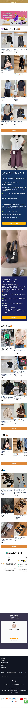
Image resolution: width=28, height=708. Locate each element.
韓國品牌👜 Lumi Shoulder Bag (18, 74)
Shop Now (14, 317)
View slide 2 (16, 24)
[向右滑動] (26, 2)
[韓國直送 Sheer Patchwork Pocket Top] (7, 39)
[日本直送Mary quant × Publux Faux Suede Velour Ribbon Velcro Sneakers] (7, 480)
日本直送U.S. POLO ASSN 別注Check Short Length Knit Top (7, 397)
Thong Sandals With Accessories (20, 538)
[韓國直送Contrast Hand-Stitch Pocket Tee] (20, 338)
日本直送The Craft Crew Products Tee (20, 397)
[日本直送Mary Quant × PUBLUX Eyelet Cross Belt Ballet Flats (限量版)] (20, 480)
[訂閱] (26, 676)
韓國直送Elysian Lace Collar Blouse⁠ (6, 375)
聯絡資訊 (16, 692)
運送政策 (3, 661)
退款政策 (20, 690)
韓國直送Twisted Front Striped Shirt (7, 98)
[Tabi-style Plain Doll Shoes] (7, 505)
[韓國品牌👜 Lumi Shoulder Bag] (20, 64)
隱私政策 (16, 690)
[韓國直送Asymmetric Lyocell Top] (7, 112)
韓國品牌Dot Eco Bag (6, 70)
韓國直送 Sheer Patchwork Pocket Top (7, 50)
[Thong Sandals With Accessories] (20, 529)
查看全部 (14, 130)
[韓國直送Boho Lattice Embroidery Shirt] (7, 411)
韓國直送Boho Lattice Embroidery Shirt (6, 422)
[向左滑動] (2, 2)
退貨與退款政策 (4, 663)
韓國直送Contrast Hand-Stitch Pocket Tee (19, 350)
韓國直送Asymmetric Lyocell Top (6, 122)
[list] (14, 582)
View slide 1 (12, 24)
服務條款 (3, 665)
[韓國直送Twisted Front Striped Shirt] (7, 88)
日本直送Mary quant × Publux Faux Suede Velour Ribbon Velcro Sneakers (7, 491)
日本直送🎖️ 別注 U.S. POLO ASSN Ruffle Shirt (19, 421)
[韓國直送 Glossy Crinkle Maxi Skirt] (20, 39)
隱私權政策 (3, 667)
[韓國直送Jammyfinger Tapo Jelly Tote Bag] (7, 337)
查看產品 (11, 46)
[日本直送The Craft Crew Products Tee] (20, 388)
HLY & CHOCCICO (15, 689)
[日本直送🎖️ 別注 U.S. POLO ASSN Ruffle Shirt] (20, 410)
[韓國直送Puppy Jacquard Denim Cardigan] (20, 112)
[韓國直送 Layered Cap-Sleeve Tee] (20, 88)
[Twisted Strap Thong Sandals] (7, 530)
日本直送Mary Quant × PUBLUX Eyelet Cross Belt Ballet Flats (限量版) (20, 491)
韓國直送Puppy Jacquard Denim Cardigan (19, 123)
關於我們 (3, 658)
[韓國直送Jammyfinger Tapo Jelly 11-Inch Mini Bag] (20, 363)
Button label (14, 223)
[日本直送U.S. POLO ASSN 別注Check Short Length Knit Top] (7, 387)
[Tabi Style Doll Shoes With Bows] (20, 506)
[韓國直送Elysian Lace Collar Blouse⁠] (7, 364)
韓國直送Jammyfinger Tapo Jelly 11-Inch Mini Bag (20, 373)
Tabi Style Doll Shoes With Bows (20, 516)
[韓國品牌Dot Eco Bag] (7, 62)
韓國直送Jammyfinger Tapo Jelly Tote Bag (7, 347)
